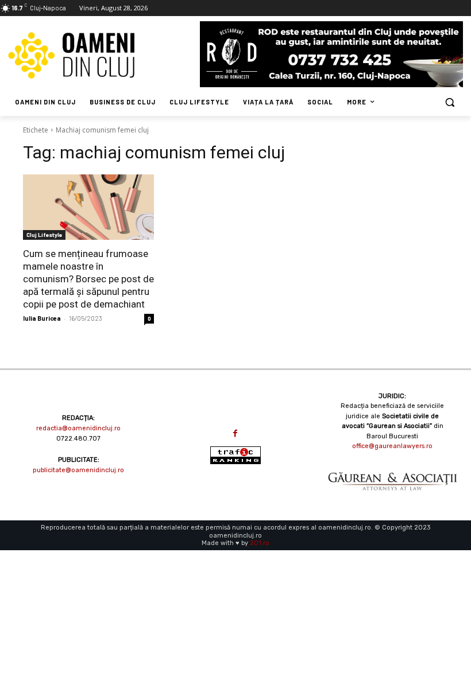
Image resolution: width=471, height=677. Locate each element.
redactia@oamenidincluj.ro (78, 428)
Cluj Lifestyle (44, 234)
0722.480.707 (78, 438)
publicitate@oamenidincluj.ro (78, 470)
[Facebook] (235, 433)
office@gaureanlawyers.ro (392, 446)
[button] (449, 102)
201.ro (259, 543)
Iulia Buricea (42, 318)
